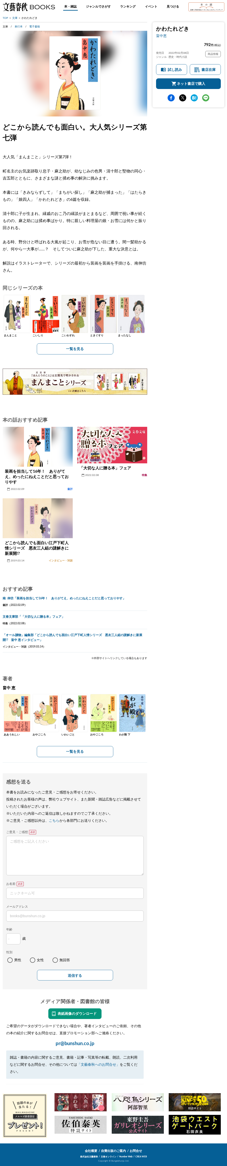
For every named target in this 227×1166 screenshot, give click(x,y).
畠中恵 (161, 36)
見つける (173, 6)
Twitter (182, 97)
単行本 (19, 26)
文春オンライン (108, 1157)
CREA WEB (141, 1157)
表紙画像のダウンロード (77, 1013)
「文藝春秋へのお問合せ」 (98, 1064)
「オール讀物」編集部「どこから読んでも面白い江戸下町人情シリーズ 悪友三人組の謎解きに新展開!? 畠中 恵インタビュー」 (72, 638)
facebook (171, 97)
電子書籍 (34, 26)
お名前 (11, 884)
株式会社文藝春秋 (89, 1157)
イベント (151, 6)
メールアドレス (17, 906)
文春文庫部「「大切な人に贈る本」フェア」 (34, 616)
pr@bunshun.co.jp (75, 1043)
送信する (75, 975)
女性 (40, 960)
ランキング (128, 6)
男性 (17, 960)
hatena (194, 97)
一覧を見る (75, 349)
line (205, 97)
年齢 (9, 929)
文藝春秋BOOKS (29, 7)
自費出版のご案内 (113, 1150)
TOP (5, 18)
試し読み (175, 70)
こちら (54, 820)
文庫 (15, 18)
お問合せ (136, 1150)
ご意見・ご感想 (17, 832)
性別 (9, 952)
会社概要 (91, 1150)
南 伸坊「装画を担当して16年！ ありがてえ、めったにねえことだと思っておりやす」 (64, 598)
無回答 (64, 960)
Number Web (126, 1157)
